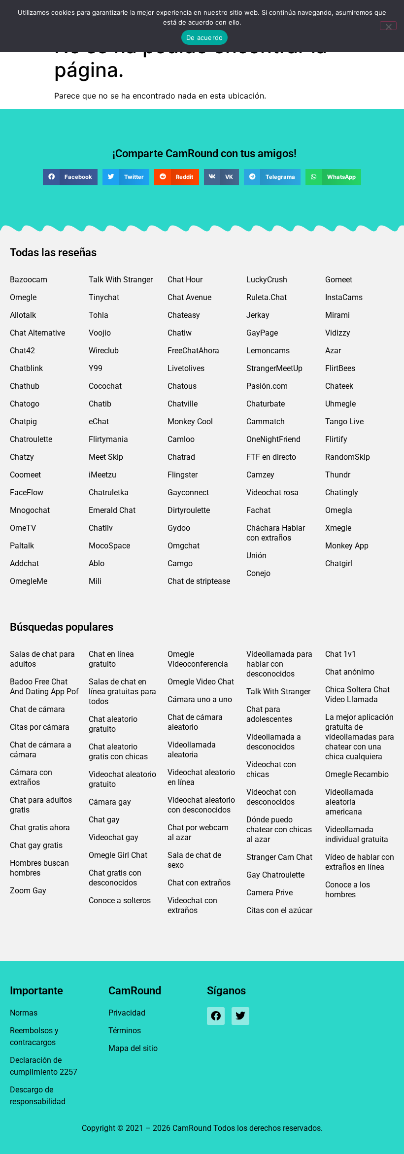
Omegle (23, 297)
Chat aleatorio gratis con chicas (118, 751)
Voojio (100, 333)
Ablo (96, 563)
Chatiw (180, 333)
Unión (256, 555)
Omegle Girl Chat (118, 855)
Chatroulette (31, 439)
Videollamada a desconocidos (273, 741)
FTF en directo (271, 457)
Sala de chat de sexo (194, 860)
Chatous (182, 386)
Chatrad (181, 457)
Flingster (183, 474)
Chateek (339, 386)
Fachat (258, 510)
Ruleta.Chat (266, 297)
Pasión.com (267, 386)
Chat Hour (185, 279)
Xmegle (338, 528)
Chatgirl (338, 563)
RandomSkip (347, 457)
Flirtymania (108, 439)
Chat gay (104, 819)
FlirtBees (340, 368)
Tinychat (104, 297)
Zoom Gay (28, 890)
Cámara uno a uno (200, 699)
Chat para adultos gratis (41, 805)
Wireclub (104, 350)
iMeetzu (102, 474)
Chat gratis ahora (40, 827)
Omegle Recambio (357, 774)
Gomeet (338, 279)
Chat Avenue (189, 297)
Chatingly (341, 492)
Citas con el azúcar (279, 910)
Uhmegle (340, 403)
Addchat (24, 563)
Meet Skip (106, 457)
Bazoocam (28, 279)
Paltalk (22, 545)
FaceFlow (26, 492)
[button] (70, 177)
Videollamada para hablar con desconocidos (279, 664)
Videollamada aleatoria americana (349, 801)
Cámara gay (110, 802)
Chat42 (22, 350)
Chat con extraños (199, 882)
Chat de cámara (37, 709)
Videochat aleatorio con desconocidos (201, 805)
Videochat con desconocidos (271, 797)
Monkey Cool (190, 421)
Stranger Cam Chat (279, 857)
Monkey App (347, 545)
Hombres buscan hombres (39, 868)
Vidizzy (337, 333)
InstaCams (344, 297)
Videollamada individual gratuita (356, 834)
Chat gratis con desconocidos (115, 877)
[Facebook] (216, 1016)
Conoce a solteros (120, 900)
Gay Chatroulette (275, 875)
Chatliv (101, 528)
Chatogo (24, 403)
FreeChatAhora (193, 350)
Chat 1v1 (340, 654)
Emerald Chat (112, 510)
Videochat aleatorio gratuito (122, 779)
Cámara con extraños (31, 777)
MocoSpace (109, 545)
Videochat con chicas (271, 769)
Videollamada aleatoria (192, 749)
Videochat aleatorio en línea (201, 777)
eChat (99, 421)
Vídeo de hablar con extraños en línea (359, 862)
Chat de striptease (199, 581)
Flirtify (336, 439)
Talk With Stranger (121, 279)
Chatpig (23, 421)
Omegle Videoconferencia (198, 659)
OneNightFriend (273, 439)
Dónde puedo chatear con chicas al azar (279, 829)
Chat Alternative (37, 333)
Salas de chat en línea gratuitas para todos (122, 691)
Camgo (180, 563)
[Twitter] (240, 1016)
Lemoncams (268, 350)
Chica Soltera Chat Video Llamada (357, 694)
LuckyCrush (266, 279)
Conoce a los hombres (347, 889)
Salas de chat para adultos (42, 659)
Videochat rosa (272, 492)
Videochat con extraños (192, 905)
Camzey (260, 474)
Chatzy (22, 457)
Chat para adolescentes (269, 714)
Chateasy (184, 315)
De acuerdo (204, 37)
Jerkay (257, 315)
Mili (95, 581)
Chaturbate (265, 403)
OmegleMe (28, 581)
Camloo (181, 439)
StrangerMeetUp (274, 368)
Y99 (95, 368)
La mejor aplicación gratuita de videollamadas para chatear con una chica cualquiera (359, 737)
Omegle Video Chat (201, 681)
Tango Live (344, 421)
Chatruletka (109, 492)
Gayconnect (188, 492)
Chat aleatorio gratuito (113, 724)
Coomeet (25, 474)
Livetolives (186, 368)
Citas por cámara (39, 727)
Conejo (258, 573)
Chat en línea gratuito (111, 659)
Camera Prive (269, 892)
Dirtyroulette (189, 510)
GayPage (262, 333)
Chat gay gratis (36, 845)
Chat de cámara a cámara (40, 749)
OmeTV (23, 528)
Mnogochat (30, 510)
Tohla (98, 315)
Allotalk (23, 315)
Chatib (100, 403)
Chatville (183, 403)
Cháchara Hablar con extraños (275, 533)
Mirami (337, 315)
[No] (388, 25)
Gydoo (179, 528)
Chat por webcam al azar (198, 832)
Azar (333, 350)
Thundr (337, 474)
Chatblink (26, 368)
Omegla (338, 510)
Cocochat (105, 386)
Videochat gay (113, 837)
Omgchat (184, 545)
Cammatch (265, 421)
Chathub (24, 386)
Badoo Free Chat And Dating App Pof (44, 686)
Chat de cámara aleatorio (195, 722)
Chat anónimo (349, 672)
